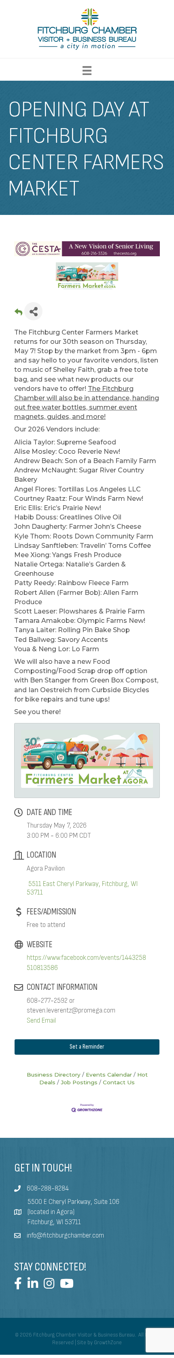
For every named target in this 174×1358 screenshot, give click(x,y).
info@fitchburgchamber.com (65, 1235)
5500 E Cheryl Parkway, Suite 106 (73, 1202)
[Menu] (87, 70)
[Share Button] (33, 311)
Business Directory (54, 1074)
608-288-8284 (48, 1188)
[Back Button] (18, 313)
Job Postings (79, 1082)
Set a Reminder (87, 1047)
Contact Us (119, 1082)
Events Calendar (109, 1074)
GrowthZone (108, 1342)
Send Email (41, 1021)
